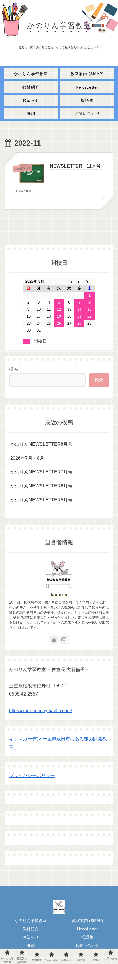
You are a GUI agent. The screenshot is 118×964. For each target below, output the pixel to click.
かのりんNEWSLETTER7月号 (46, 471)
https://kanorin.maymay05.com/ (40, 710)
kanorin (59, 594)
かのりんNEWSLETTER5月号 (47, 499)
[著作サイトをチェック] (54, 639)
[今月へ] (79, 281)
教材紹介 (31, 929)
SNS (31, 945)
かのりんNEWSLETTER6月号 (43, 485)
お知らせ (31, 937)
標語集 (87, 937)
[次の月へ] (89, 281)
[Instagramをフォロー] (64, 639)
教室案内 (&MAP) (87, 920)
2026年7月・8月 (27, 458)
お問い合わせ (87, 945)
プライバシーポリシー (32, 775)
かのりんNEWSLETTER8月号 (41, 444)
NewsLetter (87, 929)
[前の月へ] (69, 281)
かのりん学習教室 (31, 920)
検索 (13, 369)
